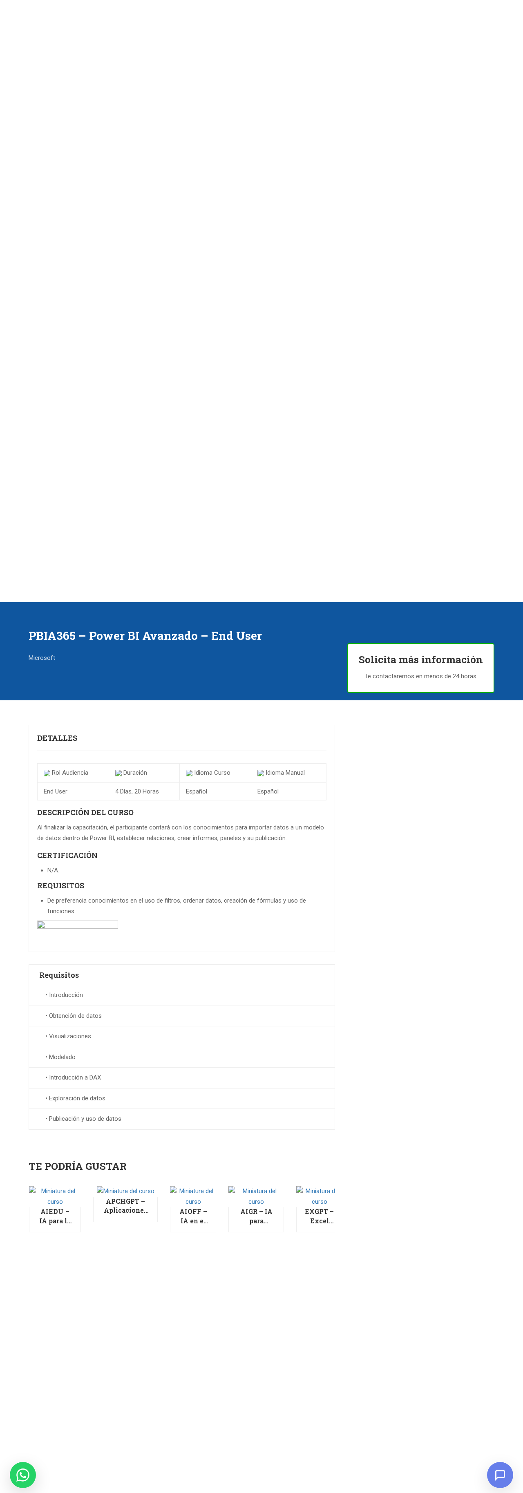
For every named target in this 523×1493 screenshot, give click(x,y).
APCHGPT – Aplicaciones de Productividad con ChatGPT (125, 1206)
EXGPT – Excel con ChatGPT (319, 1216)
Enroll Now (55, 1196)
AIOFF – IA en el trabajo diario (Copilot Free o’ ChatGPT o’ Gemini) (193, 1216)
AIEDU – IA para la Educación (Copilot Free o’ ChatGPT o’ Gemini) (55, 1216)
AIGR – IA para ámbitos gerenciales (256, 1216)
